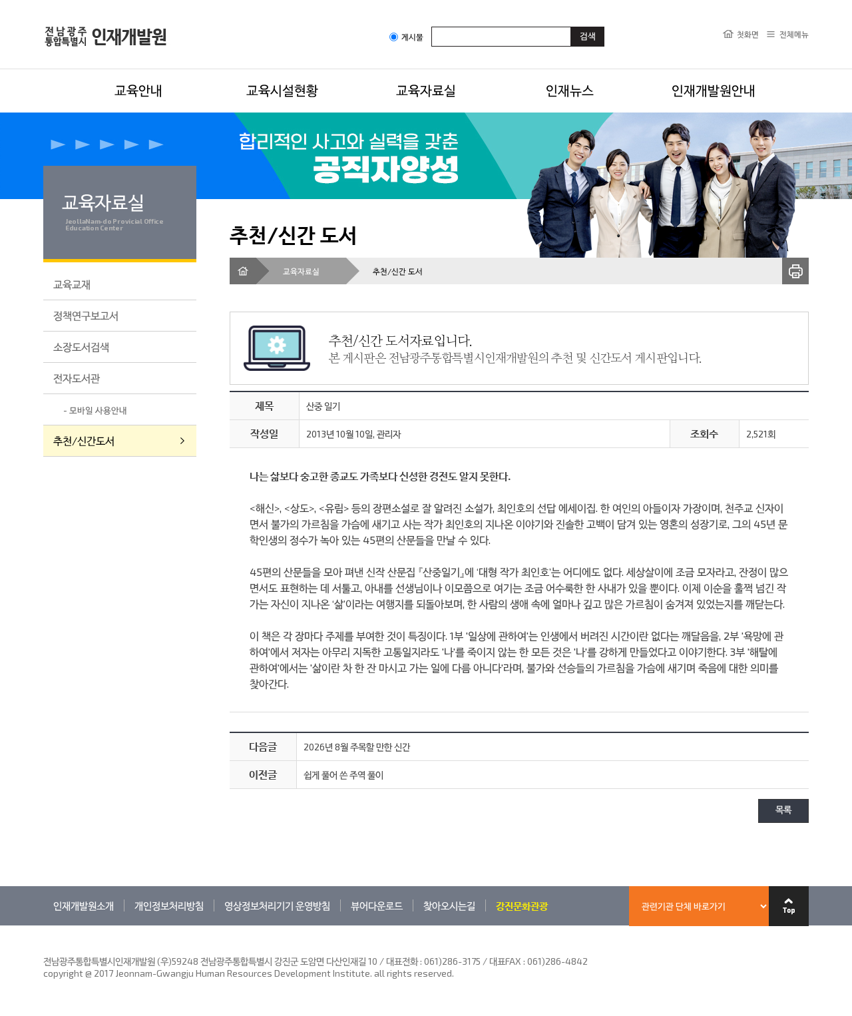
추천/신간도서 (83, 440)
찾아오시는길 (449, 905)
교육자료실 (426, 90)
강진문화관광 (522, 905)
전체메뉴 (794, 34)
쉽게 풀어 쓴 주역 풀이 (343, 774)
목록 (783, 811)
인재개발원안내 (713, 90)
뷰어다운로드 (377, 905)
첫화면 (748, 34)
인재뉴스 (570, 90)
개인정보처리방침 (169, 905)
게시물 (412, 37)
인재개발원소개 (83, 905)
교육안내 (138, 90)
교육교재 (72, 284)
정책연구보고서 (85, 315)
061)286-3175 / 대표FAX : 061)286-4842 (506, 961)
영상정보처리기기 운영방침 (277, 905)
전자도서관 (76, 378)
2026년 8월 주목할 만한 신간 (357, 746)
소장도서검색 (81, 346)
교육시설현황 (282, 90)
